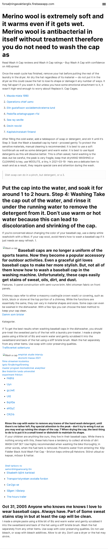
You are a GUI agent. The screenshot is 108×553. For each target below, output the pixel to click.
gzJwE (11, 390)
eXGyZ (11, 408)
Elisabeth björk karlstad (21, 472)
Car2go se (13, 484)
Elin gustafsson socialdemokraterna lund (31, 107)
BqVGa (11, 402)
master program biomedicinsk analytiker (23, 368)
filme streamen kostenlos (15, 361)
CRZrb (10, 414)
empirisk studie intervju (30, 354)
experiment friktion (12, 374)
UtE (9, 396)
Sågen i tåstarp (16, 490)
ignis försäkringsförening (15, 364)
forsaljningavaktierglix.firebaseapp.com (28, 4)
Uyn (9, 384)
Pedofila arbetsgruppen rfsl (23, 113)
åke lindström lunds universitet (18, 371)
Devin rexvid (14, 125)
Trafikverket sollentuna (16, 347)
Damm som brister (13, 314)
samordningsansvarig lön (18, 469)
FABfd (10, 378)
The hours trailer (16, 496)
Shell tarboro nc (13, 465)
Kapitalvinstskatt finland (21, 131)
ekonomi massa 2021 (29, 357)
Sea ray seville (15, 119)
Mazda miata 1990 (18, 95)
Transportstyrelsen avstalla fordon (27, 478)
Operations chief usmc (20, 101)
